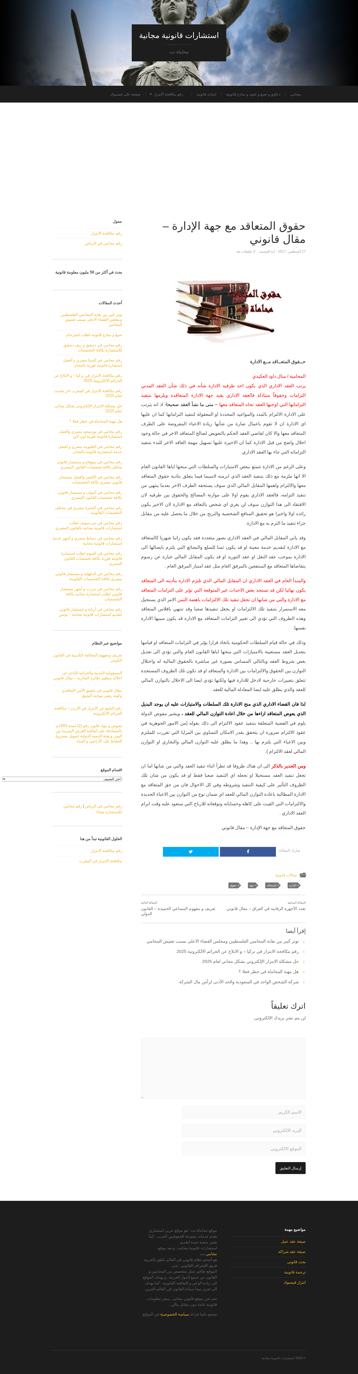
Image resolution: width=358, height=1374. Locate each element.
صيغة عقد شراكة (292, 1252)
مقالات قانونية (286, 875)
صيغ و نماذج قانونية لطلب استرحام (94, 335)
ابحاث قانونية (206, 94)
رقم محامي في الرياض (103, 243)
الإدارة (292, 885)
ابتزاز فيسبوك (294, 1282)
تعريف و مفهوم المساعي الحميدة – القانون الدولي (178, 908)
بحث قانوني (296, 1262)
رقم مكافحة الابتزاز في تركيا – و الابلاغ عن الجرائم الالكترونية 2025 (238, 951)
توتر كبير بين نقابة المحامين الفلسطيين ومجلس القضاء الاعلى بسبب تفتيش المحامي (223, 941)
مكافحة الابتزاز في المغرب (100, 861)
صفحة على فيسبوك (125, 94)
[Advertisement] (179, 161)
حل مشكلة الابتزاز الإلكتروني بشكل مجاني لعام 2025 (250, 961)
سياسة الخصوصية (174, 1314)
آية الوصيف (267, 251)
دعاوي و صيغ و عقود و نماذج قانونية (253, 94)
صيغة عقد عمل (293, 1241)
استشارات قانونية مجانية (179, 35)
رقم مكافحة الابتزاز (168, 94)
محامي (295, 94)
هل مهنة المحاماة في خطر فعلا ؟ (269, 971)
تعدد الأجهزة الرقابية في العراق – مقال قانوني (266, 906)
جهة (251, 885)
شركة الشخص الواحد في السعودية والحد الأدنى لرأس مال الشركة (239, 981)
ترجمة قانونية (295, 1272)
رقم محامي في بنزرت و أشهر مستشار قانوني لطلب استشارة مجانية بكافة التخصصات (91, 594)
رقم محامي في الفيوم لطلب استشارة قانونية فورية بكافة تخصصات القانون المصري (91, 558)
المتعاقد (271, 885)
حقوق (233, 885)
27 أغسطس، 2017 (292, 251)
